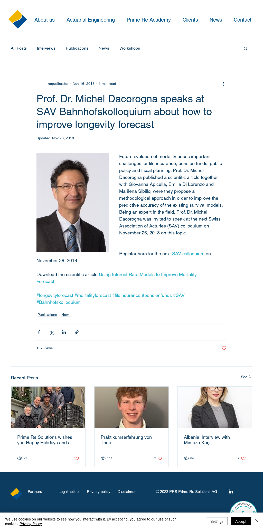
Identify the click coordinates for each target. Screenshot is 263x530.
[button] (245, 48)
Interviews (46, 48)
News (104, 48)
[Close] (257, 521)
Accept (240, 521)
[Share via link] (76, 332)
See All (246, 377)
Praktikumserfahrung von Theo (126, 439)
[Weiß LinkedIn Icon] (231, 491)
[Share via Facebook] (38, 332)
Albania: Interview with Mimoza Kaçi (207, 439)
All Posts (19, 48)
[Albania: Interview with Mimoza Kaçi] (215, 407)
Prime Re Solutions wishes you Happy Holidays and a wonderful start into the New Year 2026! (46, 439)
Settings (216, 521)
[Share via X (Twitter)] (51, 332)
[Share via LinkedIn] (64, 332)
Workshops (129, 48)
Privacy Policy (31, 523)
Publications (77, 48)
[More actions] (223, 83)
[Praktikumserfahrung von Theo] (132, 407)
